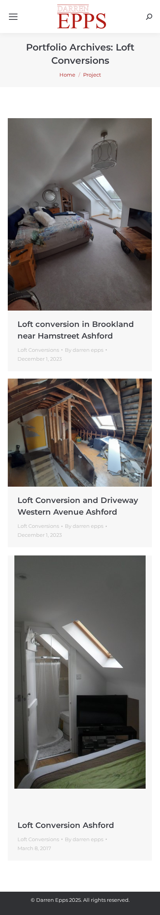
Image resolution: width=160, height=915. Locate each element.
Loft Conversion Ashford (65, 825)
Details (90, 214)
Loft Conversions (38, 350)
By (84, 350)
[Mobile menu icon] (13, 16)
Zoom (69, 214)
